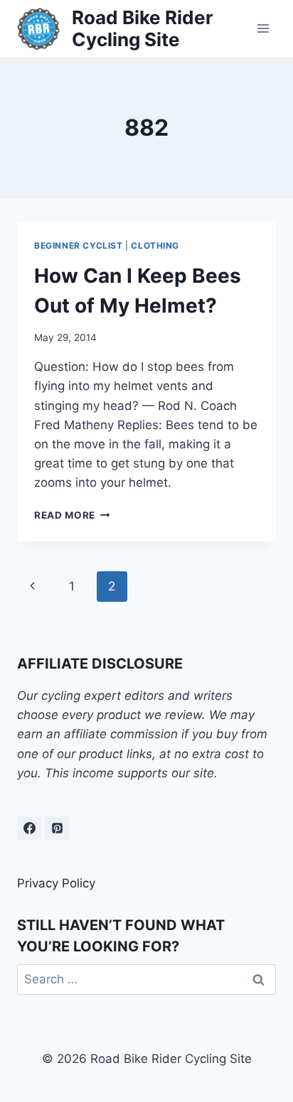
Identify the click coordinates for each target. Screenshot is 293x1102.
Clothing (155, 245)
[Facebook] (29, 828)
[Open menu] (263, 28)
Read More (72, 515)
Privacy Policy (56, 883)
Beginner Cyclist (78, 245)
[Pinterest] (57, 828)
